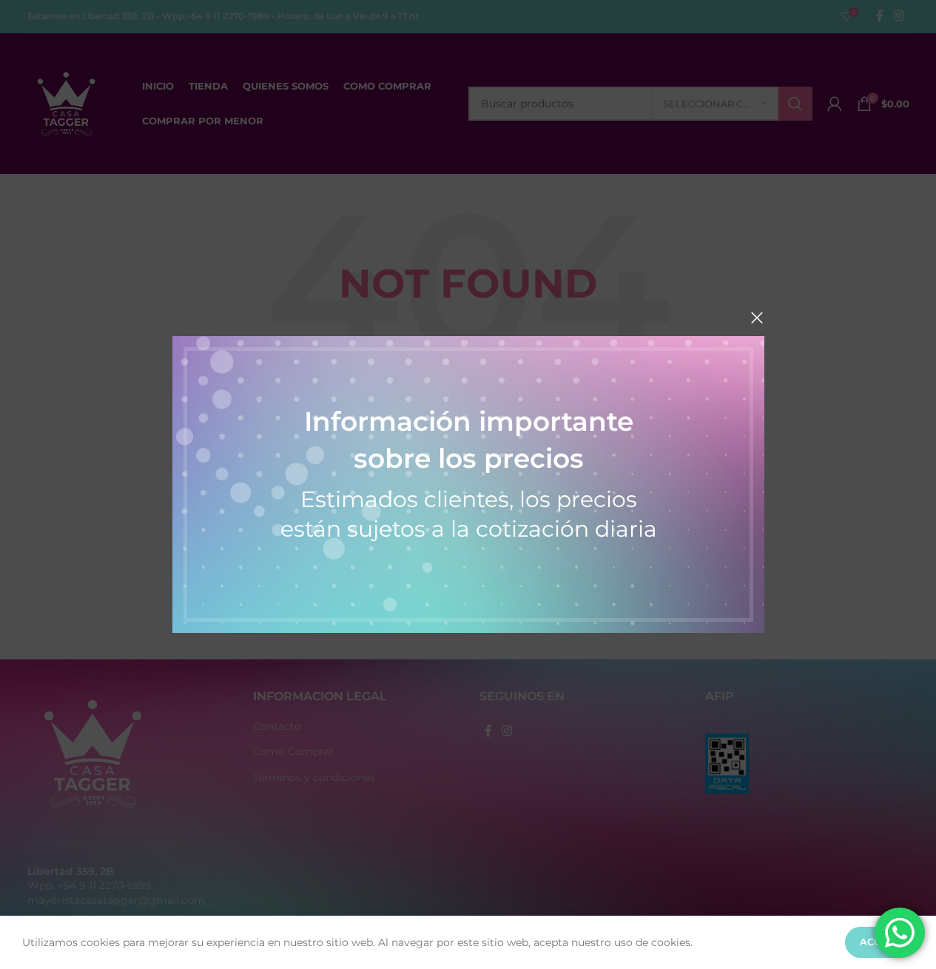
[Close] (756, 317)
